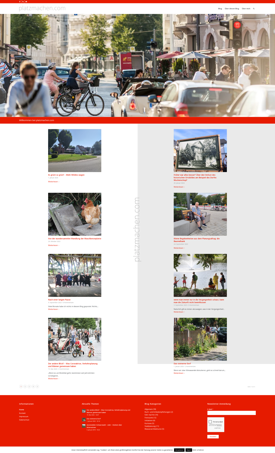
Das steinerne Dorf (182, 363)
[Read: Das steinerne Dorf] (84, 420)
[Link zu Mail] (26, 1)
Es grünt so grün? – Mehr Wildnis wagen (66, 175)
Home (21, 409)
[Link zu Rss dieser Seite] (22, 1)
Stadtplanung (150, 426)
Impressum (23, 416)
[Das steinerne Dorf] (200, 339)
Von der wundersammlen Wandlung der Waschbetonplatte (74, 238)
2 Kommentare (63, 369)
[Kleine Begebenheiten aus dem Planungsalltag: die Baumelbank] (200, 214)
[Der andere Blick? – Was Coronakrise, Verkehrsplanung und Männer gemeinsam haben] (74, 339)
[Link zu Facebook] (19, 1)
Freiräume (149, 417)
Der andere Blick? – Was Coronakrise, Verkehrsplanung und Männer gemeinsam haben (73, 365)
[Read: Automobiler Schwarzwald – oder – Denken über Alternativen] (84, 426)
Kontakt (22, 413)
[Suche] (254, 8)
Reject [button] (189, 450)
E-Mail (210, 409)
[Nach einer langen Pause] (74, 275)
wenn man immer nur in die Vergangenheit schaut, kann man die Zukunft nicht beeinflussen (199, 301)
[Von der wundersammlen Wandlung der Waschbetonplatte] (74, 214)
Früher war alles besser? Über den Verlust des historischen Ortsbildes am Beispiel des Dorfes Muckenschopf (195, 177)
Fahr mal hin (150, 415)
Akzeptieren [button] (179, 450)
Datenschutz (24, 420)
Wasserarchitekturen (153, 429)
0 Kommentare (68, 302)
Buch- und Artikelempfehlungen (157, 412)
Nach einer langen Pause (59, 299)
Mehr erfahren (198, 450)
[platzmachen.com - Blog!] (42, 8)
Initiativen (149, 420)
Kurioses (148, 423)
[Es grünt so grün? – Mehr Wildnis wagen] (74, 150)
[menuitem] (220, 8)
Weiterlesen (53, 181)
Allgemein (149, 409)
